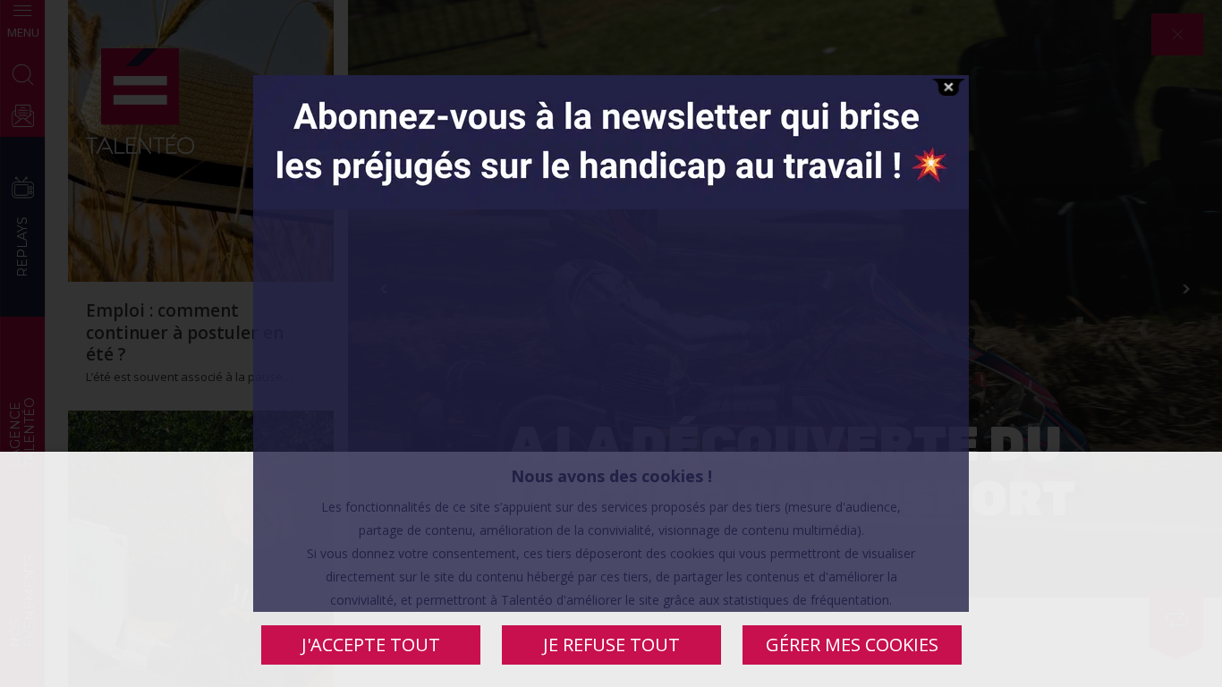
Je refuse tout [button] (611, 644)
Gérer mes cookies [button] (852, 644)
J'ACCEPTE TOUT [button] (370, 644)
